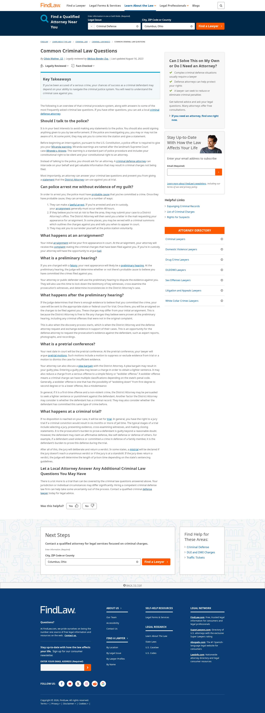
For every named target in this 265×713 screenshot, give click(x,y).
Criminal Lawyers (175, 239)
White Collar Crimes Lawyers (181, 300)
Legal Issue (95, 19)
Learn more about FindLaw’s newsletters (186, 183)
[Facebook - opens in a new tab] (62, 684)
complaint (59, 247)
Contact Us (111, 628)
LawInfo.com (197, 654)
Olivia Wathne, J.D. (53, 58)
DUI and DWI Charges (201, 552)
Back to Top (134, 585)
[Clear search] (137, 26)
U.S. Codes (151, 653)
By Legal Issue (113, 653)
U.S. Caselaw (152, 647)
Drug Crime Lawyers (177, 259)
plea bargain (85, 366)
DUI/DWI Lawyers (175, 270)
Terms (43, 703)
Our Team (111, 617)
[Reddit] (95, 684)
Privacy (55, 703)
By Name (111, 664)
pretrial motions (57, 355)
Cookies (82, 703)
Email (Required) (176, 165)
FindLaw (44, 42)
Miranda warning (61, 146)
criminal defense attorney (131, 161)
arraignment (63, 208)
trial (109, 419)
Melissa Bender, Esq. (98, 58)
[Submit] (218, 172)
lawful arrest (77, 204)
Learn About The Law (61, 42)
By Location (112, 647)
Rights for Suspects (178, 217)
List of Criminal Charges (181, 211)
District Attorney (74, 179)
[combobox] (114, 26)
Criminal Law (81, 42)
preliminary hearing (132, 265)
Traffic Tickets (196, 557)
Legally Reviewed (56, 66)
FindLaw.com (197, 617)
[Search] (221, 5)
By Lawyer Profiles (115, 658)
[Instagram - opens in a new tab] (86, 684)
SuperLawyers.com (200, 629)
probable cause (100, 194)
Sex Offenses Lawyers (178, 280)
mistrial (134, 449)
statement (48, 179)
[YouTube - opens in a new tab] (70, 684)
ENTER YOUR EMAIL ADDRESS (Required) (61, 661)
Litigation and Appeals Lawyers (183, 290)
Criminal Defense (198, 547)
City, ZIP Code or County (156, 19)
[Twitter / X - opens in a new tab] (78, 684)
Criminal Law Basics (101, 42)
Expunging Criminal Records (183, 206)
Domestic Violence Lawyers (181, 249)
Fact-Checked (84, 66)
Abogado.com (197, 642)
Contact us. (71, 635)
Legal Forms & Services (157, 617)
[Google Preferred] (103, 684)
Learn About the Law (156, 636)
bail (99, 251)
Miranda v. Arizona (56, 150)
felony (73, 265)
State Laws (151, 641)
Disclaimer (68, 703)
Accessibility (112, 622)
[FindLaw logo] (52, 5)
